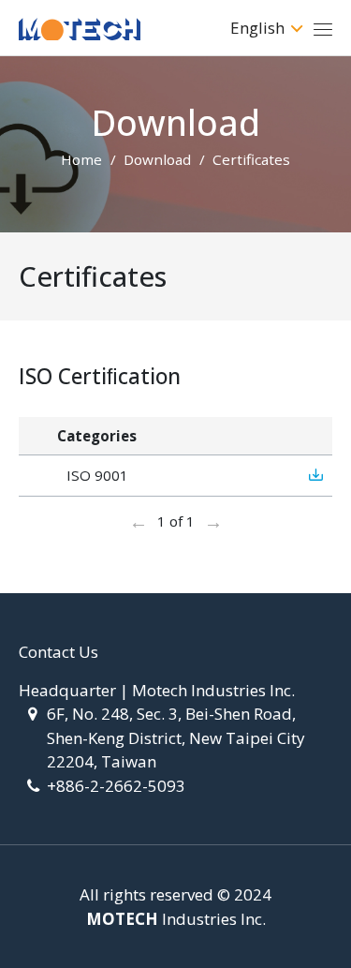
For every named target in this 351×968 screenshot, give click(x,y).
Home (81, 159)
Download (157, 159)
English (257, 27)
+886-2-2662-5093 (116, 786)
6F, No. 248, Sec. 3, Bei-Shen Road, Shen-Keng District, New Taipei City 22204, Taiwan (176, 737)
